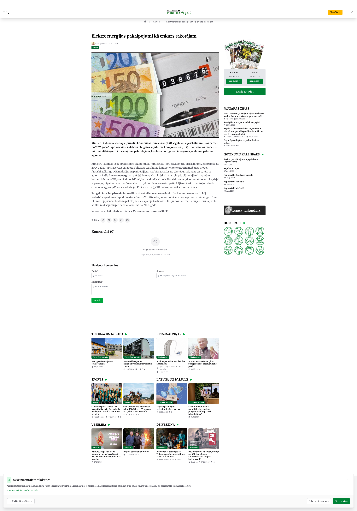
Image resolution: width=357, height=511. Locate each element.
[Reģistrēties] (352, 12)
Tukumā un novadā (100, 357)
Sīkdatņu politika (31, 490)
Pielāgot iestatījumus (22, 501)
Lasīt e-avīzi (245, 91)
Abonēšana (335, 12)
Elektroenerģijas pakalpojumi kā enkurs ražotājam (189, 22)
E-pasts (160, 271)
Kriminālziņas (163, 357)
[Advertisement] (155, 318)
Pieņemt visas (341, 501)
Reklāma (229, 119)
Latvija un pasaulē (165, 402)
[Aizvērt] (348, 480)
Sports (95, 402)
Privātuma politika (14, 490)
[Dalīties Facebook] (102, 220)
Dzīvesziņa (162, 447)
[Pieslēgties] (346, 12)
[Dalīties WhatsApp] (121, 220)
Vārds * (94, 271)
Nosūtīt (97, 300)
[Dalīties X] (109, 220)
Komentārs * (97, 282)
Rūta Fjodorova (101, 43)
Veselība (96, 447)
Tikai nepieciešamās (319, 501)
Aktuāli (156, 22)
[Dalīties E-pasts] (127, 220)
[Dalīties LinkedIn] (115, 220)
